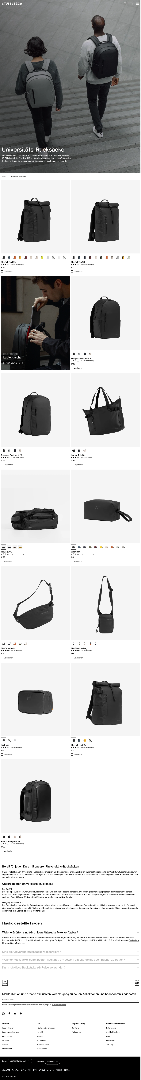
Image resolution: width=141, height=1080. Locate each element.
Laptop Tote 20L (78, 455)
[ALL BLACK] (3, 257)
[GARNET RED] (25, 257)
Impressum (109, 1030)
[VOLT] (42, 257)
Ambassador (7, 1039)
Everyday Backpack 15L (82, 358)
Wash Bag (75, 552)
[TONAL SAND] (31, 257)
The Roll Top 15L (78, 262)
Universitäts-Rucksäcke (18, 176)
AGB (106, 1026)
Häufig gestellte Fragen (45, 1018)
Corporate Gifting (77, 1014)
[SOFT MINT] (64, 257)
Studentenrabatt (42, 1035)
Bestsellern (134, 940)
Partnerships (75, 1022)
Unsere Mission (8, 1018)
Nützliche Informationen (114, 1014)
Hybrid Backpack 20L (11, 841)
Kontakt (39, 1022)
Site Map (108, 1035)
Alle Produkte (7, 1026)
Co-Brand (74, 1018)
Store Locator (41, 1039)
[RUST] (14, 257)
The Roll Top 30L (78, 745)
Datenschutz (109, 1018)
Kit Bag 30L (6, 552)
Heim (4, 176)
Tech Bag (5, 745)
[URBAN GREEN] (53, 257)
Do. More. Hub (7, 1030)
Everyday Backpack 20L (12, 455)
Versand (39, 1026)
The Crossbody (8, 648)
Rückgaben (40, 1030)
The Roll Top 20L (8, 262)
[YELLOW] (20, 257)
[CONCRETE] (58, 257)
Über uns (5, 1014)
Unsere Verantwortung (10, 1022)
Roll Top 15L (7, 889)
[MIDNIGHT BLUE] (47, 257)
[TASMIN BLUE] (9, 257)
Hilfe (38, 1014)
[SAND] (36, 257)
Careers (5, 1035)
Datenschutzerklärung (59, 995)
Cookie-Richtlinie (111, 1022)
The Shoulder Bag (79, 648)
